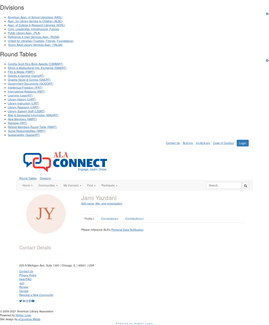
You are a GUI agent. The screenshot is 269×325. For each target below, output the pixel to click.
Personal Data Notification (127, 230)
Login (242, 143)
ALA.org (188, 143)
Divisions (45, 178)
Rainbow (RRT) (17, 123)
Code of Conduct (223, 143)
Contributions (133, 219)
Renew (23, 287)
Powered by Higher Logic (134, 323)
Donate (23, 291)
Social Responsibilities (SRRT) (27, 131)
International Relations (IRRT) (26, 91)
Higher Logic (23, 315)
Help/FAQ (25, 279)
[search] (246, 185)
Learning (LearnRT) (20, 95)
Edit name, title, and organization (101, 203)
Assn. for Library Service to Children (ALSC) (35, 21)
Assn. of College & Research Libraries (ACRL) (36, 25)
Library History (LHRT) (22, 99)
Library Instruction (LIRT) (23, 103)
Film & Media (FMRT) (21, 72)
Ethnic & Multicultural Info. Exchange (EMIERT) (37, 68)
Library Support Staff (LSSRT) (26, 111)
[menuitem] (174, 142)
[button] (27, 185)
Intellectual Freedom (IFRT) (25, 87)
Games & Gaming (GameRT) (26, 76)
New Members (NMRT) (22, 119)
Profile (88, 219)
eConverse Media (29, 319)
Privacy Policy (27, 275)
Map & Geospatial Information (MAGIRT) (33, 115)
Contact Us (173, 143)
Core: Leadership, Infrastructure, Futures (33, 29)
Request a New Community (36, 295)
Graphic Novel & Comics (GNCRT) (29, 80)
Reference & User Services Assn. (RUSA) (33, 37)
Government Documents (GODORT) (30, 84)
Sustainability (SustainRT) (24, 135)
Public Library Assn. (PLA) (24, 33)
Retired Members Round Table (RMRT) (32, 127)
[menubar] (201, 142)
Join (21, 283)
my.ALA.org (203, 143)
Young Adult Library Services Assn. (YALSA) (35, 45)
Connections (109, 219)
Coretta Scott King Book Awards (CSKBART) (35, 64)
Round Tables (28, 178)
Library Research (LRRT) (23, 107)
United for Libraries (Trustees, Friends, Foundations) (40, 41)
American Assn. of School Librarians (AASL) (35, 17)
